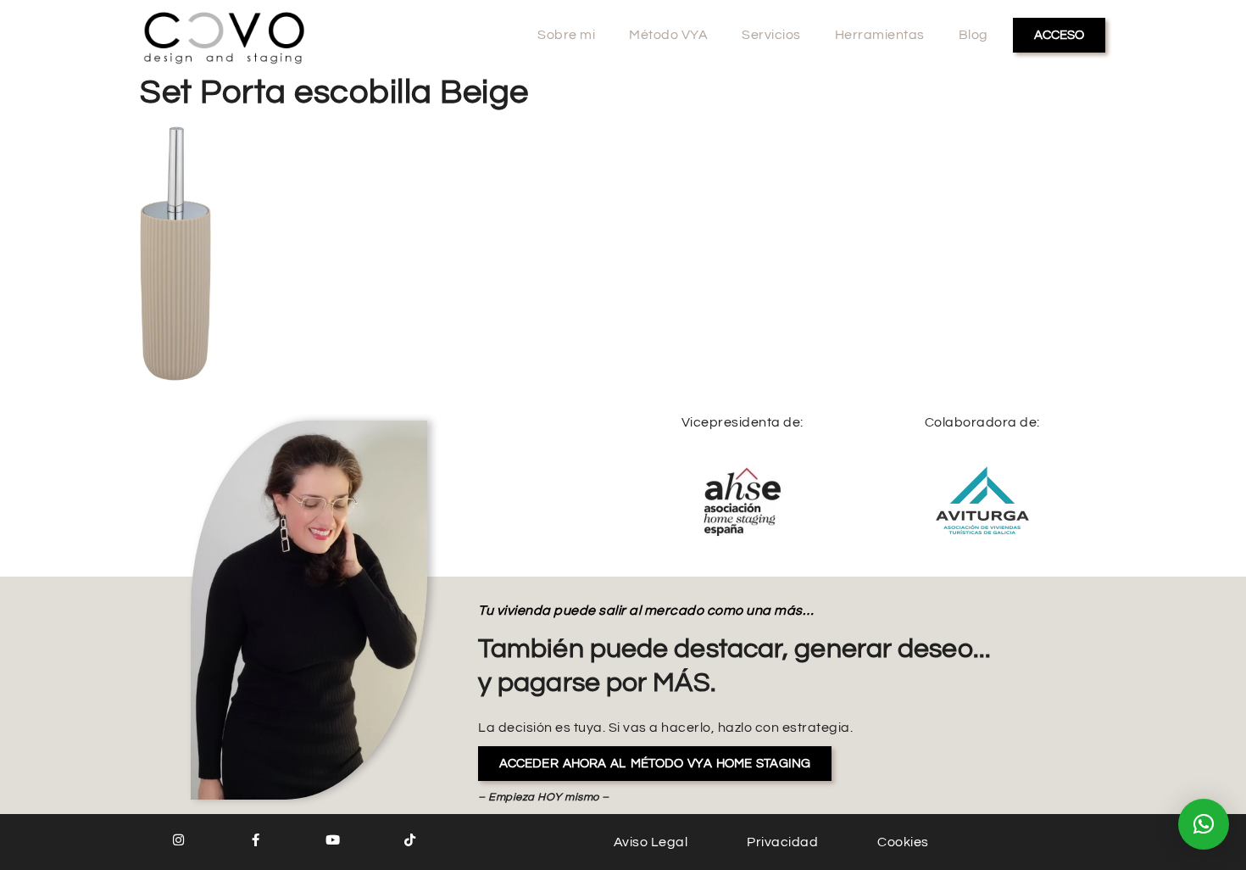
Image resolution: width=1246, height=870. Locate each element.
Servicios (771, 35)
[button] (1203, 824)
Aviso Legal (651, 842)
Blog (973, 35)
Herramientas (880, 35)
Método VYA (668, 35)
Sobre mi (566, 35)
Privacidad (782, 842)
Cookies (903, 842)
